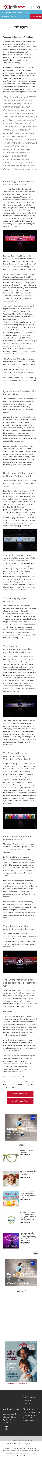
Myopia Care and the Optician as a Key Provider (28, 1173)
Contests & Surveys (18, 12)
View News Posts (20, 1094)
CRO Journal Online (9, 1417)
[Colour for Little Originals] (11, 1158)
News (2, 12)
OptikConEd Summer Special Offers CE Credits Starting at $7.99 (28, 1194)
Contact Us (26, 1403)
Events (26, 12)
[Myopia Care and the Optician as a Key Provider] (11, 1178)
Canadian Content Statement (17, 1438)
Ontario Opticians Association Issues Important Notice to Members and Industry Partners (28, 1216)
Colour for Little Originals (26, 1151)
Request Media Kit (29, 1421)
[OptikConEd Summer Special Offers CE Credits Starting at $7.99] (11, 1199)
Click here (32, 1082)
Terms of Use (32, 1438)
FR (32, 7)
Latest (21, 1145)
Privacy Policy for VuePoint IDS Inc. (22, 1440)
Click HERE (7, 1077)
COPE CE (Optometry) (30, 1412)
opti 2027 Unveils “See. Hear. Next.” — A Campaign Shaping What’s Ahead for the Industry (28, 1236)
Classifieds (8, 12)
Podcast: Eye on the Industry (9, 16)
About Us (26, 1400)
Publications (34, 16)
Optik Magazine (8, 1414)
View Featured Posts (20, 1101)
